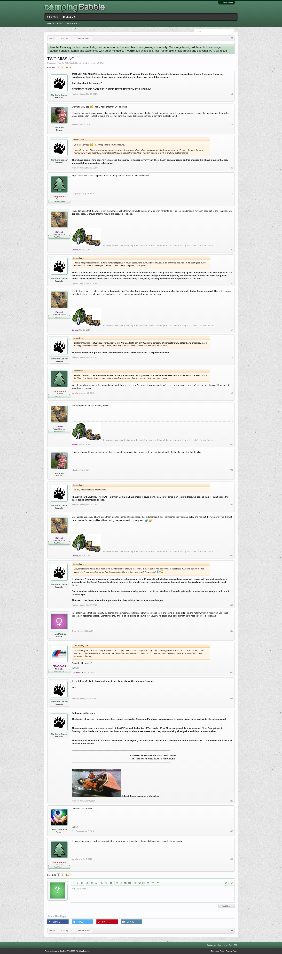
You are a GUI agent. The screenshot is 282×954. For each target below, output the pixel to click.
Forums (53, 17)
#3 (232, 168)
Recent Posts (73, 24)
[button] (58, 921)
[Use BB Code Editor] (232, 883)
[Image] (139, 883)
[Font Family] (96, 883)
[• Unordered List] (117, 883)
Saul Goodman (59, 829)
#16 (231, 672)
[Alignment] (111, 883)
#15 (231, 631)
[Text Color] (87, 883)
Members (71, 17)
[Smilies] (135, 883)
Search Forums (55, 24)
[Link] (101, 883)
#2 (232, 124)
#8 (232, 357)
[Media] (144, 883)
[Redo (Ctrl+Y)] (158, 883)
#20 (231, 859)
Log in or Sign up (226, 2)
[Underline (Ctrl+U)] (82, 883)
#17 (231, 699)
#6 (232, 283)
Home (225, 945)
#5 (232, 250)
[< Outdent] (125, 883)
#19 (231, 831)
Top (230, 945)
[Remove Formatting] (226, 883)
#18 (231, 801)
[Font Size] (92, 883)
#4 (232, 194)
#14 (231, 605)
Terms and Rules (217, 951)
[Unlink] (106, 883)
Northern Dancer (85, 63)
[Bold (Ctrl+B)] (73, 883)
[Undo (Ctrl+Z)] (153, 883)
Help (219, 945)
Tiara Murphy (59, 634)
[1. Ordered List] (121, 883)
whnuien (59, 127)
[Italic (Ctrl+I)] (78, 883)
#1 (232, 94)
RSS (235, 945)
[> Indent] (130, 883)
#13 (231, 556)
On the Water (64, 63)
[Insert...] (148, 883)
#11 (231, 470)
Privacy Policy (231, 951)
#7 (232, 330)
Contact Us (211, 945)
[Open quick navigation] (232, 38)
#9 (232, 393)
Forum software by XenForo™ (67, 951)
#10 (231, 444)
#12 (231, 505)
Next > (68, 67)
